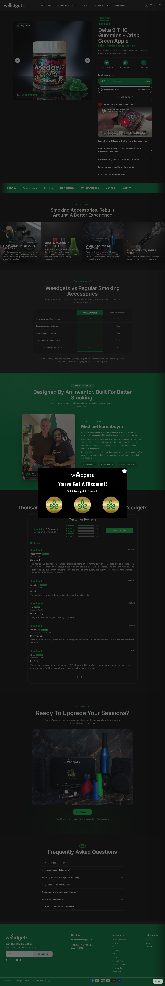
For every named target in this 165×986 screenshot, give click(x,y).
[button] (54, 504)
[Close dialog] (124, 471)
